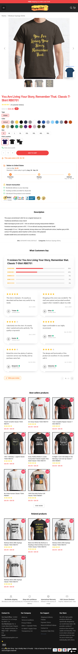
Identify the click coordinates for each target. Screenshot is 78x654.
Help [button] (74, 651)
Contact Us (44, 628)
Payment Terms (46, 622)
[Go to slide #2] (39, 83)
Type (3, 112)
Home (4, 16)
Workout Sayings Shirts (16, 16)
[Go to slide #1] (28, 83)
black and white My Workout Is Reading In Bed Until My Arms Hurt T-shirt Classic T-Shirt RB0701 (39, 545)
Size (3, 130)
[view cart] (74, 8)
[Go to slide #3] (49, 83)
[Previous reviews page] (62, 378)
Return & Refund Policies (48, 625)
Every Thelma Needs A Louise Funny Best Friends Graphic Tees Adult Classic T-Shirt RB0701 (38, 459)
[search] (71, 8)
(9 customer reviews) (17, 105)
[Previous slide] (5, 48)
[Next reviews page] (72, 378)
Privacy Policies (26, 623)
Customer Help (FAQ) (47, 631)
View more (39, 505)
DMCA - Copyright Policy (29, 626)
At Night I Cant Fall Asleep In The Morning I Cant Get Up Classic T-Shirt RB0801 (62, 459)
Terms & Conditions (28, 620)
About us (24, 617)
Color (3, 118)
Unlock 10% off (4, 645)
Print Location (6, 136)
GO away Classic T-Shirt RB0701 (38, 422)
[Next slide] (73, 48)
